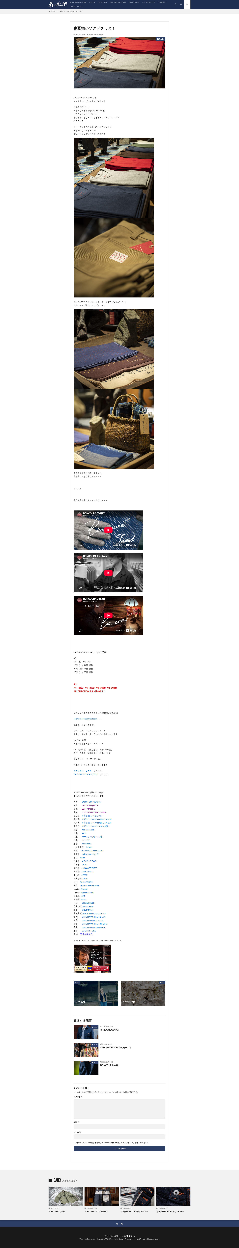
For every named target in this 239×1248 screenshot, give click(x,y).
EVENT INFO (134, 2)
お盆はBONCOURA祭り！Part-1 (170, 1211)
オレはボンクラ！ (127, 1236)
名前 (76, 1122)
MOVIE (92, 2)
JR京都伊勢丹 (86, 934)
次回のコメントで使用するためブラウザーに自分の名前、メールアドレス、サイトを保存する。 (113, 1142)
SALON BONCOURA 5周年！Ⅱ (115, 1047)
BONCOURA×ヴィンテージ (96, 1211)
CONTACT (162, 2)
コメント (78, 1097)
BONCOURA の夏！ (110, 1065)
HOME (53, 11)
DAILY (61, 11)
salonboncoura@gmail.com (85, 718)
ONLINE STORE (76, 6)
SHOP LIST (102, 2)
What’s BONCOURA (78, 2)
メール (77, 1132)
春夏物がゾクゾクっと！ (75, 11)
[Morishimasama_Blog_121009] (93, 972)
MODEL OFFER (148, 2)
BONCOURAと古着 (57, 1211)
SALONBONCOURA (118, 2)
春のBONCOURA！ (110, 1029)
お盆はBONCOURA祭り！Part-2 (134, 1211)
